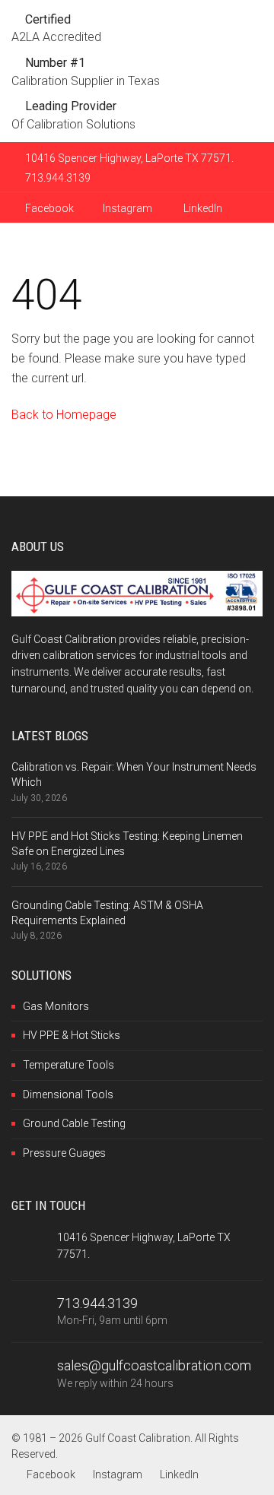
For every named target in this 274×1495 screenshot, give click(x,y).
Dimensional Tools (68, 1094)
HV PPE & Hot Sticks (71, 1035)
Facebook (48, 208)
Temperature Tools (68, 1065)
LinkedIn (201, 208)
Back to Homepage (63, 414)
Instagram (127, 208)
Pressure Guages (64, 1153)
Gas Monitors (56, 1006)
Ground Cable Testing (74, 1123)
